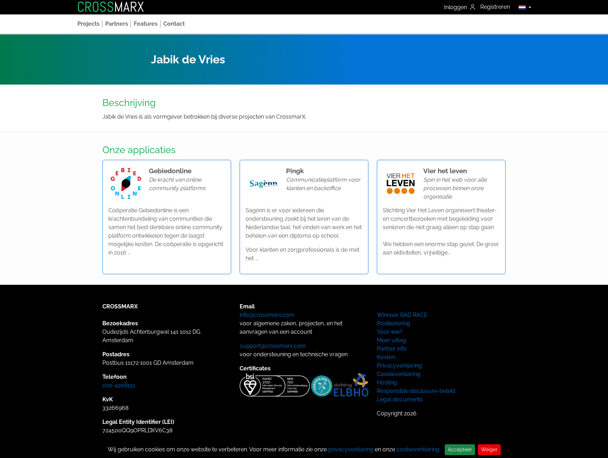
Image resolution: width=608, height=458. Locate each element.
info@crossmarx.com (267, 315)
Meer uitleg (391, 340)
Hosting (387, 382)
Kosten (386, 357)
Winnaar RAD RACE (402, 315)
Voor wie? (390, 331)
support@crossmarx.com (273, 346)
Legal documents (400, 399)
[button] (523, 7)
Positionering (393, 323)
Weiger (489, 449)
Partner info (392, 348)
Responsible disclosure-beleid (416, 391)
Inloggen (456, 7)
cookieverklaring (418, 449)
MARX (110, 7)
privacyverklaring (350, 449)
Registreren (495, 7)
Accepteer (460, 449)
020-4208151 (118, 385)
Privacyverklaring (399, 365)
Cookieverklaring (398, 374)
